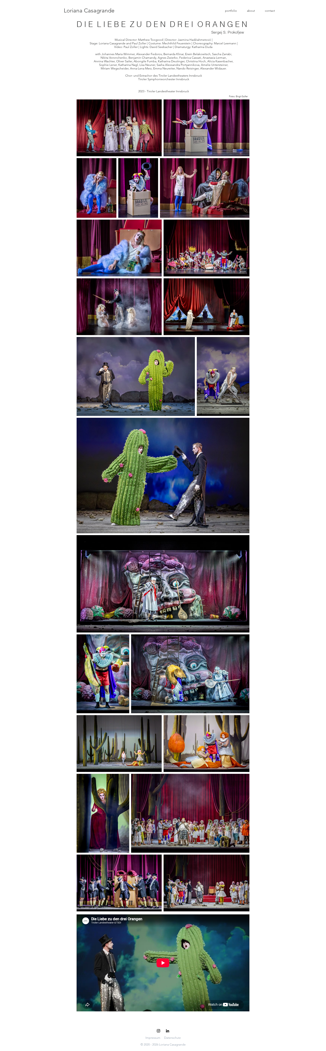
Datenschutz (172, 1037)
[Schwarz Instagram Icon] (158, 1031)
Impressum (152, 1037)
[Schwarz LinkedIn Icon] (167, 1031)
